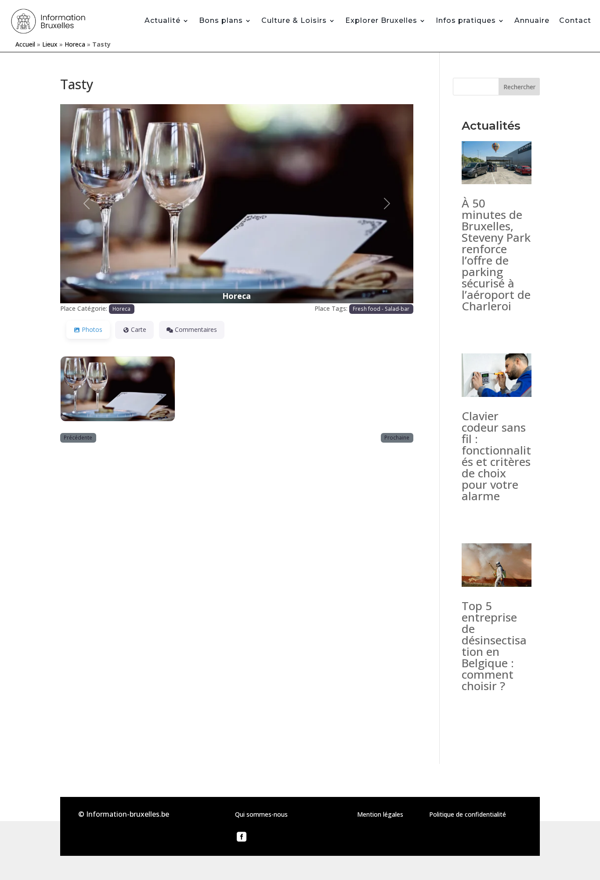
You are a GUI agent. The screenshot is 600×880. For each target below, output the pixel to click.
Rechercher (519, 87)
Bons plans (221, 20)
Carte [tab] (138, 329)
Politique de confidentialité (467, 814)
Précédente (78, 437)
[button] (86, 203)
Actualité (163, 20)
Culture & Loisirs (294, 20)
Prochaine (396, 437)
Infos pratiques (466, 20)
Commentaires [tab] (196, 329)
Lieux (50, 44)
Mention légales (380, 814)
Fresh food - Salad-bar (381, 308)
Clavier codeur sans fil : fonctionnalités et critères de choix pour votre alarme (496, 456)
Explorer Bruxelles (381, 20)
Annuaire (531, 20)
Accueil (25, 44)
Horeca (75, 44)
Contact (575, 20)
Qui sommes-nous (261, 814)
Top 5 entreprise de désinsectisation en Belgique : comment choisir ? (494, 646)
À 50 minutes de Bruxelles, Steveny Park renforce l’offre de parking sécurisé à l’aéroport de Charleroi (496, 254)
